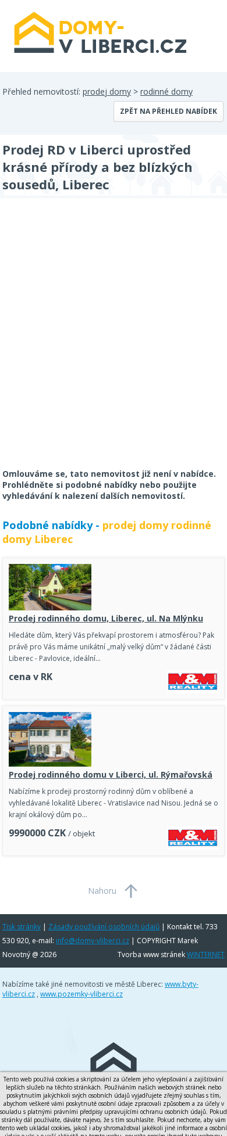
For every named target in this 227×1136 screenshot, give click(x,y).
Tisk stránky (21, 927)
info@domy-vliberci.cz (92, 941)
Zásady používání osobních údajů (103, 927)
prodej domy (107, 91)
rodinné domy (166, 91)
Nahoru (102, 890)
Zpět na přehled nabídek (168, 111)
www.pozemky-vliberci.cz (81, 994)
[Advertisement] (113, 341)
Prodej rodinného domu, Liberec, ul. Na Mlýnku (106, 618)
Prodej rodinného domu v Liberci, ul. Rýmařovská (110, 774)
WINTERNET (206, 954)
